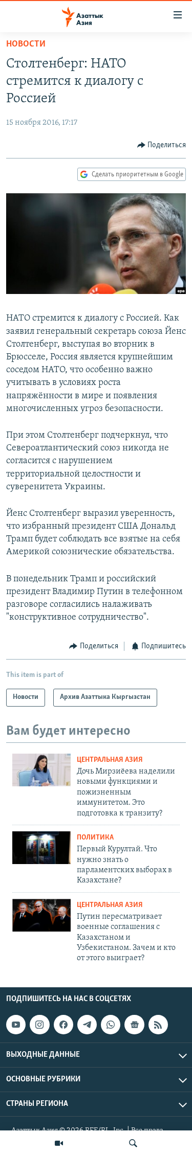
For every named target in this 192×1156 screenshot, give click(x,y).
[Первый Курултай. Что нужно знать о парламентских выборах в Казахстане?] (41, 847)
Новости (26, 44)
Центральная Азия (110, 760)
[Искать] (133, 1143)
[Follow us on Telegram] (87, 1024)
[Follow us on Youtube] (16, 1024)
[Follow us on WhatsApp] (110, 1024)
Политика (95, 838)
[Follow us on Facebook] (63, 1024)
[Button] (161, 145)
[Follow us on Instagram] (39, 1024)
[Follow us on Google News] (134, 1024)
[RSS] (158, 1024)
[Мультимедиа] (59, 1143)
